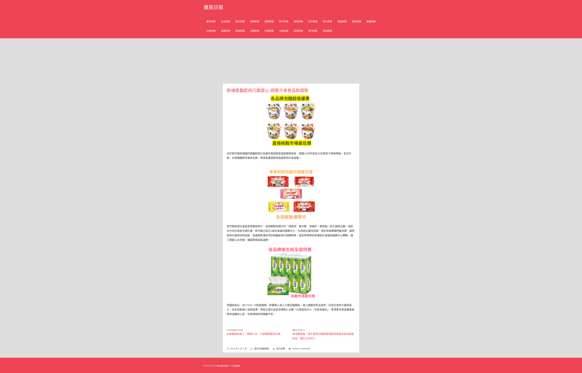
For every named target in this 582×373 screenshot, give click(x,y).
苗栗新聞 (298, 21)
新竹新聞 (283, 21)
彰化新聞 (327, 21)
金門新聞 (312, 30)
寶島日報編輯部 (261, 348)
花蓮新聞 (269, 30)
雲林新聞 (356, 21)
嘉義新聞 (371, 21)
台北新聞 (225, 21)
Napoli (237, 365)
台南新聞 (211, 30)
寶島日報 (213, 7)
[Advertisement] (291, 61)
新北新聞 (240, 21)
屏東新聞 (240, 30)
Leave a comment (301, 348)
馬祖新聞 (327, 30)
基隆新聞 (254, 21)
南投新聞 (341, 21)
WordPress (223, 365)
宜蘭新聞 (254, 30)
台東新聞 (283, 30)
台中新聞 (312, 21)
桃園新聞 (269, 21)
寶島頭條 (211, 21)
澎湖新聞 (298, 30)
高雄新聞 (225, 30)
